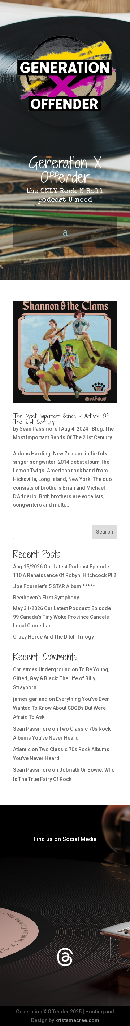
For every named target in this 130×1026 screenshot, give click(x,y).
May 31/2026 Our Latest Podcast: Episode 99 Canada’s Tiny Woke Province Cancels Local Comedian (62, 616)
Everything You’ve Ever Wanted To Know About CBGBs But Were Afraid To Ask (61, 708)
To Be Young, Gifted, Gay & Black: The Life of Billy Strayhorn (61, 678)
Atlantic (22, 749)
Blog (97, 429)
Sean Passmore (38, 429)
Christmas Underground (42, 669)
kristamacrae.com (77, 1020)
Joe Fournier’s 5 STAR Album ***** (54, 586)
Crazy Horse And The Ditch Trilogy (53, 637)
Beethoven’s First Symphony (46, 597)
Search (104, 532)
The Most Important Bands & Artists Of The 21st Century (60, 419)
